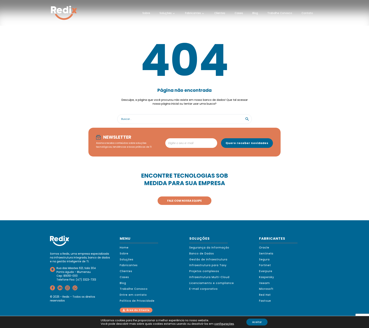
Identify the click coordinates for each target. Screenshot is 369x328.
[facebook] (52, 289)
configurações (224, 324)
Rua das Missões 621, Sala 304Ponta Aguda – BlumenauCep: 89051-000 (76, 272)
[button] (247, 119)
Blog (255, 13)
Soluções (166, 13)
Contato (307, 13)
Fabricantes (193, 13)
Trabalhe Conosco (279, 13)
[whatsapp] (74, 289)
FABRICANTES (272, 238)
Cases (239, 13)
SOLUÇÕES (199, 238)
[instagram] (67, 289)
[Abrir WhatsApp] (359, 318)
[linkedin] (59, 289)
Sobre (146, 13)
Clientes (219, 13)
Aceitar (257, 322)
